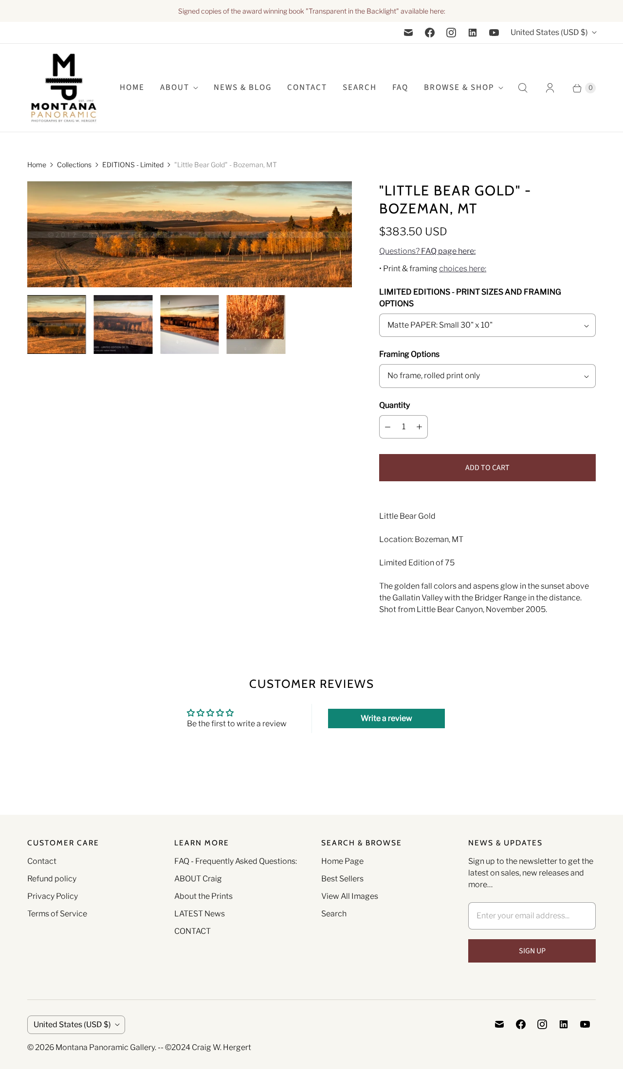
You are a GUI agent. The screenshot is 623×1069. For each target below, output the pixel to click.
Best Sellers (342, 878)
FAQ (400, 87)
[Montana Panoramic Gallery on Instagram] (451, 32)
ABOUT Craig (198, 878)
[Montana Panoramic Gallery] (63, 88)
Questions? (427, 251)
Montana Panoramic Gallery (105, 1047)
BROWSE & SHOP (459, 87)
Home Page (342, 861)
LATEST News (199, 913)
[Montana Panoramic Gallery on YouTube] (494, 32)
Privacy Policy (52, 896)
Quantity (394, 405)
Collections (74, 164)
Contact (307, 87)
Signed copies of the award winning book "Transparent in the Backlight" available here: (311, 11)
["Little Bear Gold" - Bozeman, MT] (189, 234)
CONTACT (192, 931)
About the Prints (203, 896)
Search (334, 913)
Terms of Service (57, 913)
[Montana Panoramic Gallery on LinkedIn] (472, 32)
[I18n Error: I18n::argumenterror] (56, 324)
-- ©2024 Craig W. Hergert (204, 1047)
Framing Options (409, 354)
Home (36, 164)
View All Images (349, 896)
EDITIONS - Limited (133, 164)
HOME (132, 87)
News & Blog (243, 87)
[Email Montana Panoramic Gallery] (408, 32)
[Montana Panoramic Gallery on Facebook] (429, 32)
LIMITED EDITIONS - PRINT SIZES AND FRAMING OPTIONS (470, 297)
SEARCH (360, 87)
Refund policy (51, 878)
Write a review (386, 718)
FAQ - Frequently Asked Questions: (235, 861)
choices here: (462, 268)
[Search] (522, 88)
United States (549, 32)
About (174, 87)
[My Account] (550, 88)
